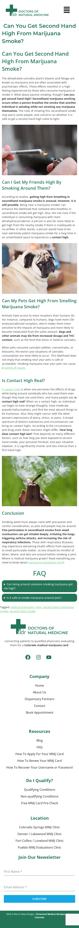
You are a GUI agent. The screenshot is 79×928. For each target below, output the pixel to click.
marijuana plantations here (45, 562)
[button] (66, 10)
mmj (39, 607)
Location (39, 818)
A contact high (11, 389)
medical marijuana (22, 607)
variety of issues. (15, 368)
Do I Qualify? (39, 780)
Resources (39, 731)
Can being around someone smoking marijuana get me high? (38, 586)
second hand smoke (22, 611)
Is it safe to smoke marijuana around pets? (34, 598)
